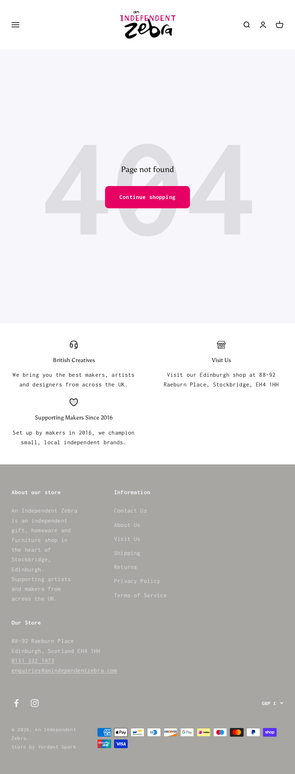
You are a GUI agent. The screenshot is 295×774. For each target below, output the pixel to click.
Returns (125, 567)
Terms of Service (140, 595)
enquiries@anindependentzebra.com (64, 670)
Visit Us (127, 539)
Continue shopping (147, 197)
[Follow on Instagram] (35, 703)
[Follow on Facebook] (16, 703)
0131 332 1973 (33, 660)
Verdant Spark (57, 747)
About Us (127, 525)
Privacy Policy (137, 581)
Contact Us (130, 510)
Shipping (127, 553)
